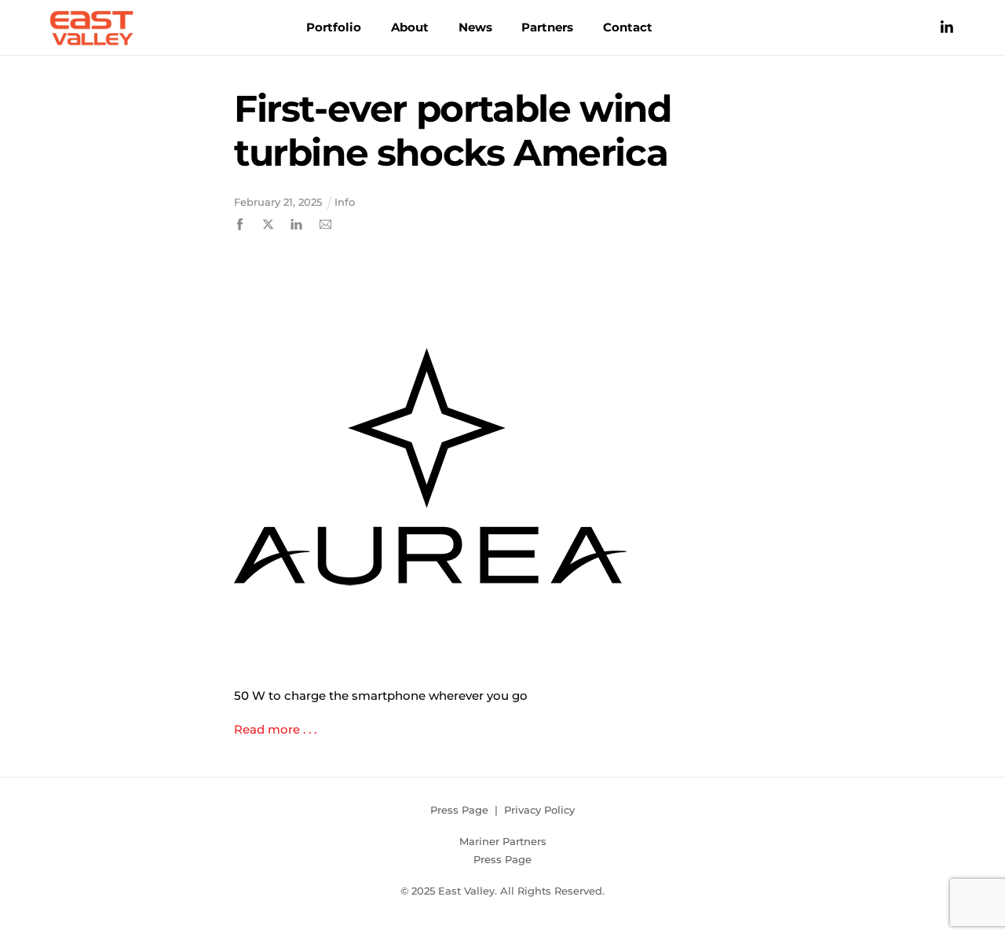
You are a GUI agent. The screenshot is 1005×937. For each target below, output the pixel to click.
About (410, 27)
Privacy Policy (539, 809)
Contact (627, 27)
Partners (547, 27)
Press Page (459, 809)
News (475, 27)
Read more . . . (275, 729)
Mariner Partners (502, 841)
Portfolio (333, 27)
